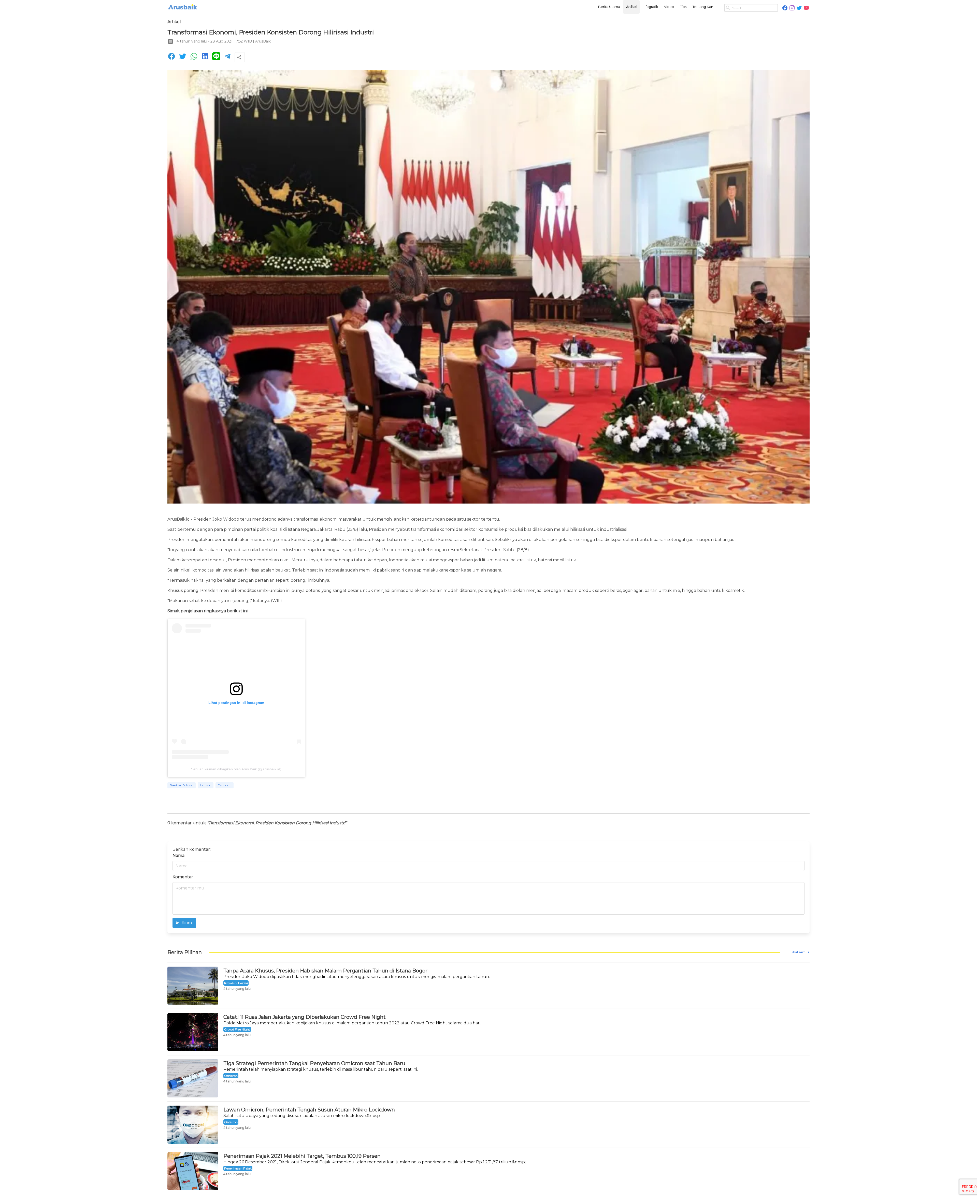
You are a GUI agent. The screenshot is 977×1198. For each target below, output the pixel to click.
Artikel (631, 7)
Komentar (183, 876)
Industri (205, 785)
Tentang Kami (704, 7)
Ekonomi (224, 785)
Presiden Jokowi (181, 785)
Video (669, 7)
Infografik (650, 7)
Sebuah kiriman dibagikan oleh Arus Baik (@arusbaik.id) (236, 769)
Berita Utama (609, 7)
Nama (178, 855)
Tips (683, 7)
